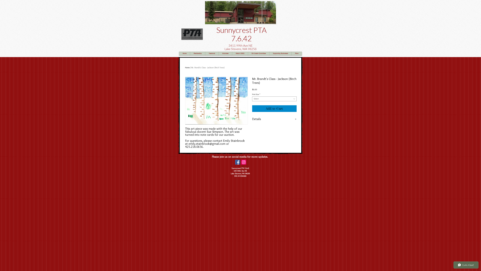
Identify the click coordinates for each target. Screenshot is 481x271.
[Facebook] (237, 162)
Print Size (256, 94)
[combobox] (274, 98)
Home (187, 67)
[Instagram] (243, 162)
